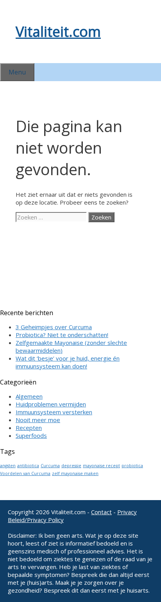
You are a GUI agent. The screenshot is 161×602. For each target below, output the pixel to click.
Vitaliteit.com (58, 31)
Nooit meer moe (38, 420)
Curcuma (50, 465)
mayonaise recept (101, 465)
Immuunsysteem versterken (54, 412)
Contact (101, 512)
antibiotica (28, 465)
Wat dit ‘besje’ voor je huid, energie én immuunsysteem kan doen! (68, 362)
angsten (8, 465)
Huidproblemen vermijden (51, 404)
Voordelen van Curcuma (25, 473)
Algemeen (29, 396)
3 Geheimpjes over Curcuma (54, 327)
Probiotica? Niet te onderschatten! (62, 335)
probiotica (132, 465)
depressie (71, 465)
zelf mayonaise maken (75, 473)
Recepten (29, 428)
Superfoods (31, 435)
